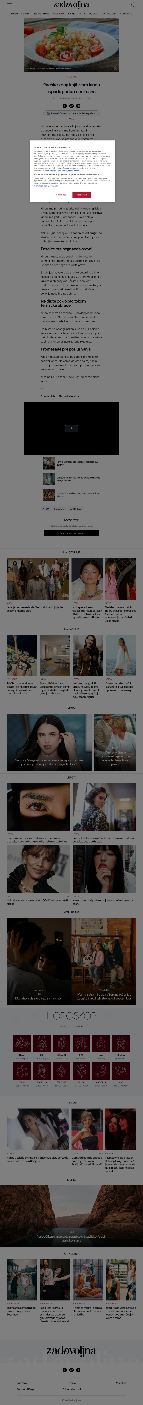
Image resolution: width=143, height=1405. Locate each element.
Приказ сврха (61, 195)
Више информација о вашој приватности (62, 171)
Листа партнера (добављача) (46, 186)
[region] (72, 171)
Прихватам (82, 195)
